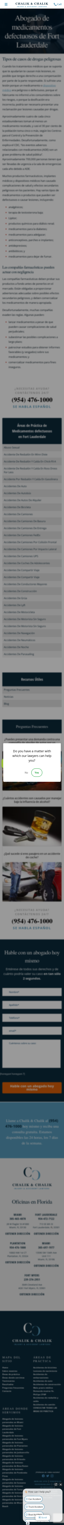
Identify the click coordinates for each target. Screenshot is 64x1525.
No (26, 772)
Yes (37, 772)
